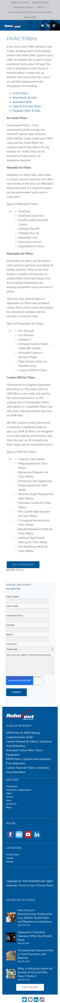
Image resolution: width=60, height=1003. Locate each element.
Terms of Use (27, 885)
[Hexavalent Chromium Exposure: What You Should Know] (11, 935)
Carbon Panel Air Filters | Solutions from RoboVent (27, 770)
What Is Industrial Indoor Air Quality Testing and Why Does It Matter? (35, 972)
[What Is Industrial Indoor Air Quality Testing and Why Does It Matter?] (11, 971)
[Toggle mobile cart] (42, 25)
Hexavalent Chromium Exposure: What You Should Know (35, 936)
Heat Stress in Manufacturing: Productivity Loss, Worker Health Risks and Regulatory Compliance (35, 915)
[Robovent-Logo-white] (20, 712)
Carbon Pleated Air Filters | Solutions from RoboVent (29, 744)
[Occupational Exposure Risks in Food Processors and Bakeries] (11, 953)
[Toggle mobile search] (48, 25)
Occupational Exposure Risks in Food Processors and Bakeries (35, 954)
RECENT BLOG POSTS (20, 900)
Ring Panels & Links (25, 97)
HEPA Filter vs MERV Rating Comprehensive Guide (23, 735)
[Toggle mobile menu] (54, 25)
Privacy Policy (45, 885)
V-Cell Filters (20, 93)
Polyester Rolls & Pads (26, 111)
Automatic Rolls (22, 102)
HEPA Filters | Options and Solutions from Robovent (28, 761)
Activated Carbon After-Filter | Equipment (24, 752)
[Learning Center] (24, 999)
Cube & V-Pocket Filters (27, 106)
